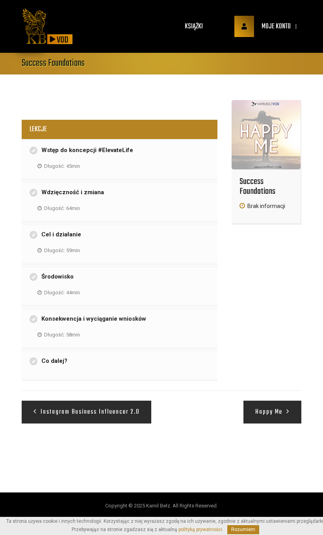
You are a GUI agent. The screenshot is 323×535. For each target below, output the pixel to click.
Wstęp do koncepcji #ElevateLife (87, 150)
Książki (194, 26)
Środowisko (57, 276)
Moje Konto (275, 26)
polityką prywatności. (200, 529)
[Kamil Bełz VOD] (34, 26)
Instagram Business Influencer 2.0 (89, 412)
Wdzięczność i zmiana (72, 192)
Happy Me (269, 412)
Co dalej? (54, 360)
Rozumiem (243, 529)
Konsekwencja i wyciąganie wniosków (93, 318)
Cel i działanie (61, 234)
